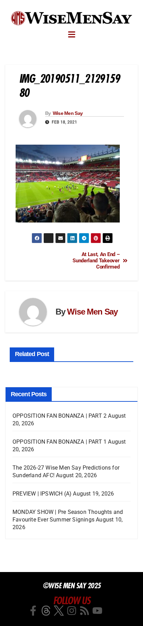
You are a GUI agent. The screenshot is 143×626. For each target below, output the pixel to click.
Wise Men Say (68, 113)
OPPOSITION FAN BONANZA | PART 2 (59, 415)
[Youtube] (97, 611)
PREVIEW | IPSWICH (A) (42, 493)
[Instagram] (72, 611)
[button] (72, 34)
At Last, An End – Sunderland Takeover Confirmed (96, 260)
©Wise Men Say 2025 (72, 585)
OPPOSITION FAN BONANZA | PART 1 (59, 441)
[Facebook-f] (33, 611)
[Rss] (84, 611)
